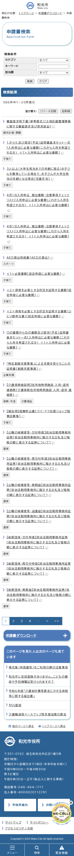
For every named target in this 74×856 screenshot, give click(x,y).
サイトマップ (13, 822)
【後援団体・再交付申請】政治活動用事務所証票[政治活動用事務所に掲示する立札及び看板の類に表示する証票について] (39, 568)
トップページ (26, 13)
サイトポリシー (39, 822)
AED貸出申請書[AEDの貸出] (28, 257)
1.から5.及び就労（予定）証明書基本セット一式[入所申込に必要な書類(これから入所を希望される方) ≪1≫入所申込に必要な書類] (39, 147)
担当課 (9, 72)
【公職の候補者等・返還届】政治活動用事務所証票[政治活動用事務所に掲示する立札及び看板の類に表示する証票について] (39, 516)
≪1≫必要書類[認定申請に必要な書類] (34, 273)
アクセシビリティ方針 (19, 828)
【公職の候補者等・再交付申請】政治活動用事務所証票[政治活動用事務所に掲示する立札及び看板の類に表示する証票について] (39, 463)
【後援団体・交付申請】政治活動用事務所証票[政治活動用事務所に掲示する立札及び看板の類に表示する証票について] (38, 542)
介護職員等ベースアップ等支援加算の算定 (38, 714)
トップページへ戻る (54, 726)
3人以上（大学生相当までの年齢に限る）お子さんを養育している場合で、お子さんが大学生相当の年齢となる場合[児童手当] (38, 173)
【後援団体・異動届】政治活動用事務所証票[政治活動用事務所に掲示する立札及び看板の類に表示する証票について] (39, 594)
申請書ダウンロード (50, 13)
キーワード (11, 66)
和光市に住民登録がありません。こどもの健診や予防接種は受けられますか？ (38, 679)
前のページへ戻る (23, 726)
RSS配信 (15, 705)
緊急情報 (62, 853)
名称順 (66, 111)
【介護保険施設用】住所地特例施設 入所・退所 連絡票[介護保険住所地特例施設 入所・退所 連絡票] (39, 389)
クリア (43, 81)
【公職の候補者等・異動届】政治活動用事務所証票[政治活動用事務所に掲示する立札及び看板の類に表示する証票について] (39, 490)
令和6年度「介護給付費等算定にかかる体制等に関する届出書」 (38, 693)
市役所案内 (20, 804)
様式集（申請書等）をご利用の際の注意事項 (38, 667)
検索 (30, 81)
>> (56, 621)
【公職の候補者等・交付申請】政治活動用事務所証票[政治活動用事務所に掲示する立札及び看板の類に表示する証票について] (39, 437)
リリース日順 (48, 111)
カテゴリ (10, 59)
